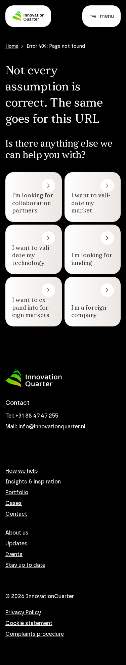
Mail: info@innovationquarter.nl (45, 426)
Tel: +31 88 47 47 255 (31, 416)
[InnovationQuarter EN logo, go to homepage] (33, 378)
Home (11, 46)
